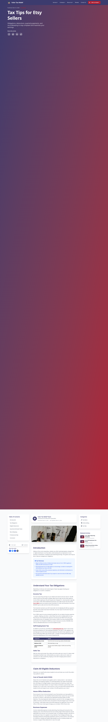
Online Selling (86, 523)
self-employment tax (58, 628)
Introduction (13, 520)
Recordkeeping (13, 532)
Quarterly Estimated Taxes (16, 529)
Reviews (77, 2)
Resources (69, 2)
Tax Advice (84, 520)
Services (55, 2)
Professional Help (14, 535)
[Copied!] (21, 34)
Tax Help (84, 526)
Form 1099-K (36, 603)
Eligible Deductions (14, 526)
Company (62, 2)
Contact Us (83, 2)
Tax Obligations (13, 523)
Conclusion (12, 538)
